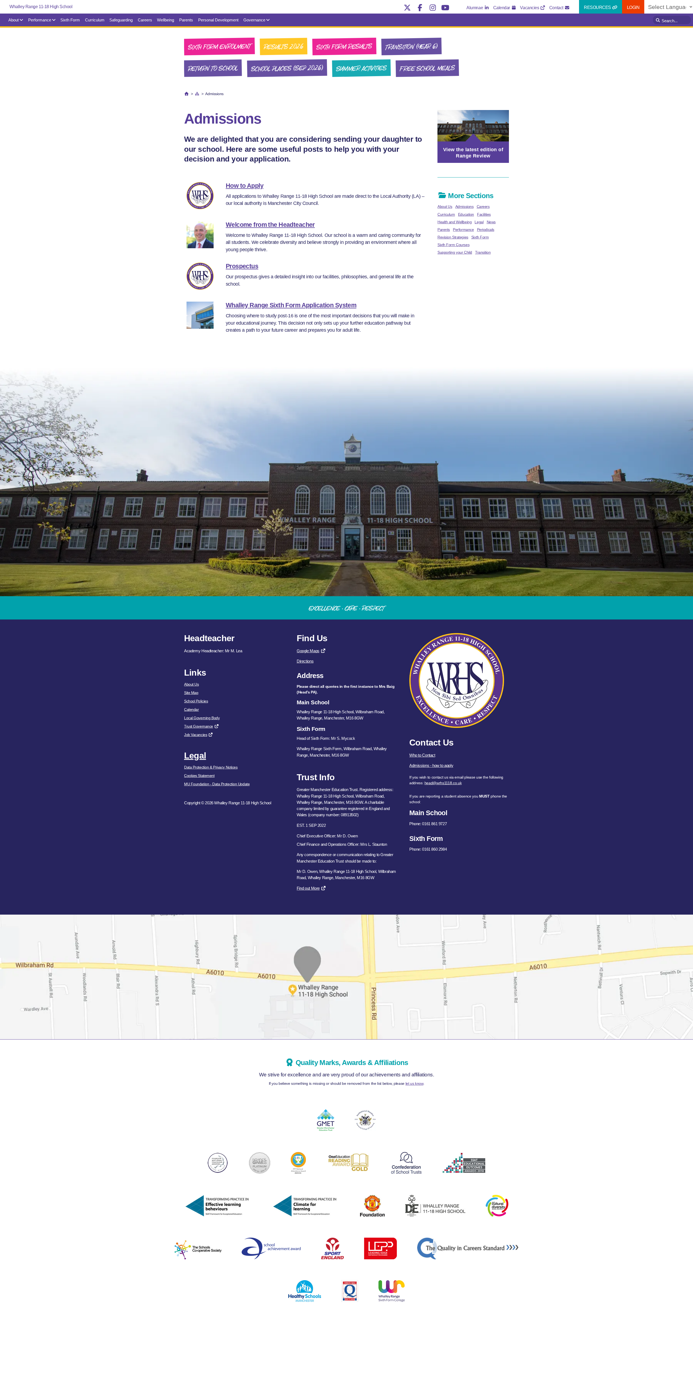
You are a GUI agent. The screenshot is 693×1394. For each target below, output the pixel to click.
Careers (145, 20)
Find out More (308, 888)
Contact (556, 7)
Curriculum (94, 20)
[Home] (186, 94)
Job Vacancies (195, 735)
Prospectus (242, 266)
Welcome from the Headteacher (270, 224)
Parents (186, 20)
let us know (414, 1083)
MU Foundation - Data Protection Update (217, 784)
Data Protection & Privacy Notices (210, 767)
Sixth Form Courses (453, 245)
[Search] (659, 20)
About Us (444, 206)
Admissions (464, 206)
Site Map (191, 692)
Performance (39, 20)
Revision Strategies (452, 237)
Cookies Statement (199, 775)
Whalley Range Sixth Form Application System (291, 305)
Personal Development (218, 20)
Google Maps (308, 650)
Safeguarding (121, 20)
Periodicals (485, 229)
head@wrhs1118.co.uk (443, 783)
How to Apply (244, 185)
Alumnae (475, 7)
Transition (483, 252)
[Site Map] (197, 94)
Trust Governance (198, 726)
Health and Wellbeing (454, 222)
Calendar (502, 7)
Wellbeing (165, 20)
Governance (254, 20)
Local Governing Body (202, 718)
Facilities (484, 214)
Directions (305, 661)
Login (633, 7)
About (13, 20)
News (491, 222)
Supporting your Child (454, 252)
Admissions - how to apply (431, 765)
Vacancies (530, 7)
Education (466, 214)
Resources (598, 7)
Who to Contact (422, 755)
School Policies (196, 701)
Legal (479, 222)
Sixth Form (70, 20)
